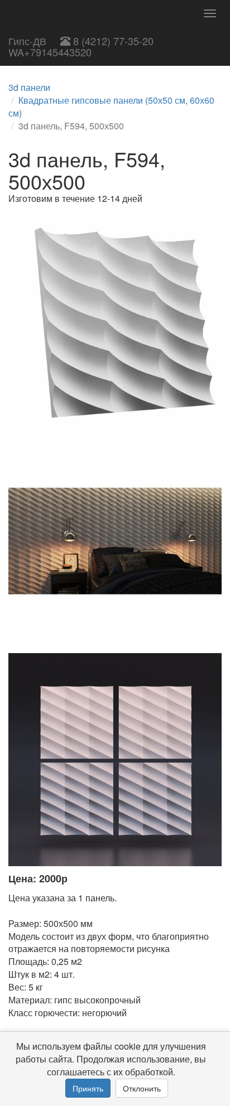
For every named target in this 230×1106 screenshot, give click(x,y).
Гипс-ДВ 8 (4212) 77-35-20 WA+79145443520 (81, 46)
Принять (88, 1088)
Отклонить (142, 1088)
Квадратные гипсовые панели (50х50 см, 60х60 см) (111, 106)
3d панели (29, 87)
